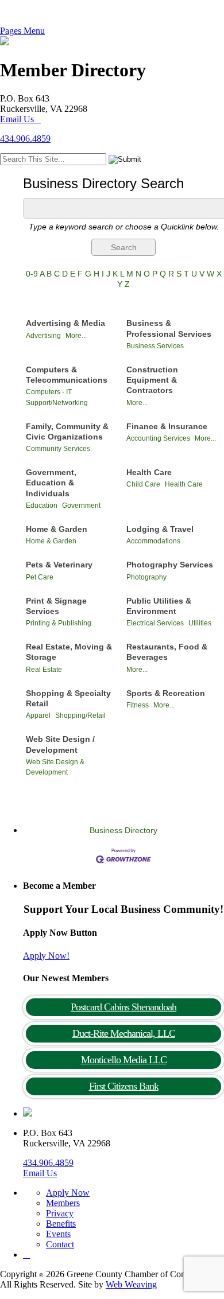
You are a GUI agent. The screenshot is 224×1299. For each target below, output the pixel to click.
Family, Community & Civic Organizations (67, 431)
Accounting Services (158, 438)
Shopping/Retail (80, 715)
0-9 (32, 273)
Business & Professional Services (168, 328)
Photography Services (169, 564)
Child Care (143, 484)
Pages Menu (22, 31)
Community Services (58, 449)
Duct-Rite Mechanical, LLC (123, 1033)
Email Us (17, 119)
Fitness (137, 705)
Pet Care (39, 577)
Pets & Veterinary (59, 564)
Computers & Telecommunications (66, 374)
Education (41, 505)
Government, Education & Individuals (51, 482)
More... (76, 336)
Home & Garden (56, 529)
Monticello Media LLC (124, 1059)
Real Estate (44, 670)
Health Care (149, 472)
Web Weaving (131, 1284)
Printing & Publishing (58, 623)
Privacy (60, 1213)
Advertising (43, 336)
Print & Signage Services (56, 606)
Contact (60, 1244)
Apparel (38, 715)
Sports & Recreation (165, 693)
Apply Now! (46, 955)
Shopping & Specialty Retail (68, 698)
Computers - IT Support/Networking (57, 397)
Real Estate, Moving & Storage (69, 652)
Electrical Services (155, 623)
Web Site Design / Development (60, 744)
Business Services (155, 346)
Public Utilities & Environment (158, 606)
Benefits (61, 1223)
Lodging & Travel (160, 529)
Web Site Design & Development (55, 767)
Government (81, 505)
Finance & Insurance (166, 426)
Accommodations (153, 541)
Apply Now (68, 1192)
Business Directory (123, 830)
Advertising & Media (65, 323)
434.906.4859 (25, 138)
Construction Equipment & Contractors (152, 380)
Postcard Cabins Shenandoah (123, 1007)
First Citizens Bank (124, 1086)
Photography (146, 577)
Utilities (199, 623)
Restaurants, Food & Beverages (166, 652)
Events (58, 1234)
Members (63, 1203)
